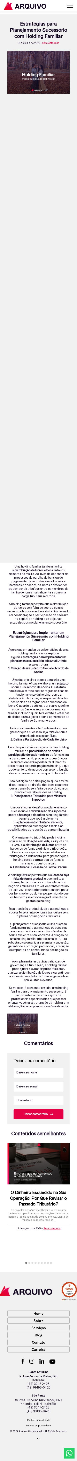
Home (38, 1313)
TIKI (38, 1439)
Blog (38, 1335)
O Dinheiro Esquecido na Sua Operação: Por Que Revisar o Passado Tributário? (38, 1198)
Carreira (38, 1349)
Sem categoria (50, 43)
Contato (38, 1342)
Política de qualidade (38, 1419)
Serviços (38, 1328)
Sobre (38, 1320)
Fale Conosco (69, 1453)
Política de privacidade (38, 1425)
